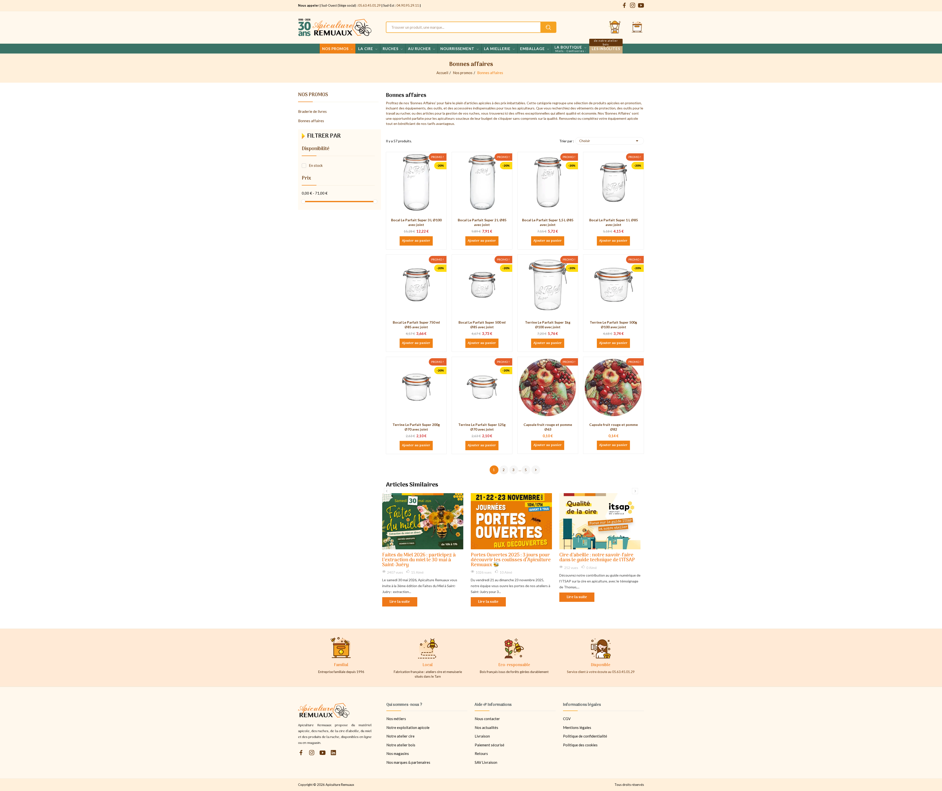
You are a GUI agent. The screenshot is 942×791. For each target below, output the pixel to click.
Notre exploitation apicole (408, 727)
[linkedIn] (333, 753)
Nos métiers (396, 718)
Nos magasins (397, 753)
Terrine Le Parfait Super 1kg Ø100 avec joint (547, 324)
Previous (387, 491)
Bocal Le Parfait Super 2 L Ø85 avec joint (482, 222)
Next (635, 491)
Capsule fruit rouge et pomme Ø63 (547, 427)
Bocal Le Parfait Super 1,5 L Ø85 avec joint (547, 222)
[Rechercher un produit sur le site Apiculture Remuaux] (548, 27)
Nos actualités (486, 727)
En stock (316, 165)
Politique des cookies (580, 745)
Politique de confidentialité (585, 736)
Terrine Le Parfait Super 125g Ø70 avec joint (482, 427)
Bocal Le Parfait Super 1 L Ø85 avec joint (613, 222)
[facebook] (624, 5)
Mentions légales (577, 727)
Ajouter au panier (416, 241)
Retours (481, 753)
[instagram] (633, 5)
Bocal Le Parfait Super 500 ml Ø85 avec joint (482, 324)
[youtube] (641, 5)
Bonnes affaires (311, 121)
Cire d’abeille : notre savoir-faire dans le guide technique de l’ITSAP (597, 558)
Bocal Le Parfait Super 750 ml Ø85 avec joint (416, 324)
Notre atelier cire (400, 736)
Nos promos (313, 95)
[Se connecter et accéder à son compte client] (615, 27)
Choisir (609, 141)
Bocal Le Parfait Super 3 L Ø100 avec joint (416, 222)
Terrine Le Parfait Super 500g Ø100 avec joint (613, 324)
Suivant (536, 470)
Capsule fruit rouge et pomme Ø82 (613, 427)
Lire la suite (400, 602)
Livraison (482, 736)
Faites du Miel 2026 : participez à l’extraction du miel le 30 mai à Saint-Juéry (419, 560)
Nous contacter (487, 718)
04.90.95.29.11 (407, 5)
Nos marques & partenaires (408, 762)
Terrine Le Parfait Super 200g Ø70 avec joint (416, 427)
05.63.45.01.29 (369, 5)
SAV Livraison (486, 762)
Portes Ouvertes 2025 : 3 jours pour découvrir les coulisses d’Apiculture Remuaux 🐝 (511, 560)
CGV (567, 718)
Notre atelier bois (400, 745)
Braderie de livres (312, 111)
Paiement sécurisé (489, 745)
